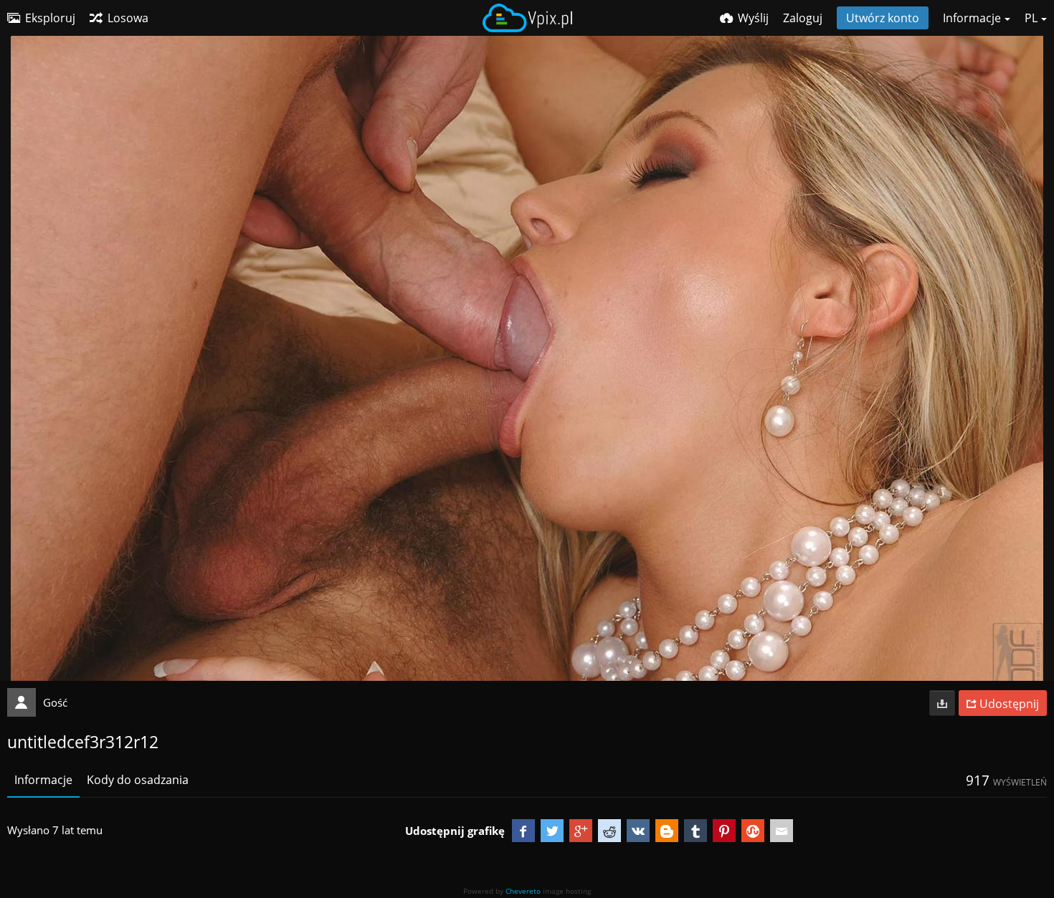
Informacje (43, 780)
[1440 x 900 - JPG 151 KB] (942, 703)
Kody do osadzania (138, 780)
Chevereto (523, 891)
